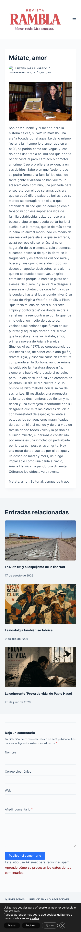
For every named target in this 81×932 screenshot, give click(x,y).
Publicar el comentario (25, 855)
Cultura (45, 72)
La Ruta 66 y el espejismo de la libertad (35, 567)
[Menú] (74, 20)
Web (8, 790)
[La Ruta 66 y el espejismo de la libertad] (40, 540)
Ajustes (50, 925)
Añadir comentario (19, 809)
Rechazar (31, 925)
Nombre (10, 752)
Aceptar (12, 925)
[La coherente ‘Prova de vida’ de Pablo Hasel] (40, 667)
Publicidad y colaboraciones (49, 899)
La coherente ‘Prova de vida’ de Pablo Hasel (38, 693)
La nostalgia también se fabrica (28, 630)
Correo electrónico (18, 771)
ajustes (34, 918)
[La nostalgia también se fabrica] (40, 604)
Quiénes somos (15, 899)
